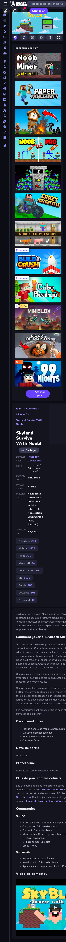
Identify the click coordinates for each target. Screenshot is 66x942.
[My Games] (15, 11)
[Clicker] (4, 83)
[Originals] (4, 42)
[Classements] (4, 53)
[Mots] (4, 99)
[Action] (4, 61)
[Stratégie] (4, 126)
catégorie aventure (51, 789)
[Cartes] (4, 77)
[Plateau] (4, 105)
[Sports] (4, 121)
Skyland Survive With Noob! (29, 422)
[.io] (4, 94)
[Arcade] (4, 66)
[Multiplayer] (4, 47)
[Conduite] (4, 88)
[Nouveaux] (4, 26)
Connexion (38, 11)
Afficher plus (40, 393)
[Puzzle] (4, 110)
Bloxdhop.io (23, 797)
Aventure (31, 408)
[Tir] (4, 132)
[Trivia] (4, 137)
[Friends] (6, 11)
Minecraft (22, 414)
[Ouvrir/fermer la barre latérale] (6, 4)
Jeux (18, 408)
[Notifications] (24, 11)
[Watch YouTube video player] (55, 907)
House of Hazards (36, 801)
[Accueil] (4, 15)
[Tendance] (4, 31)
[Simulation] (4, 116)
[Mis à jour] (4, 36)
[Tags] (4, 146)
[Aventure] (4, 72)
